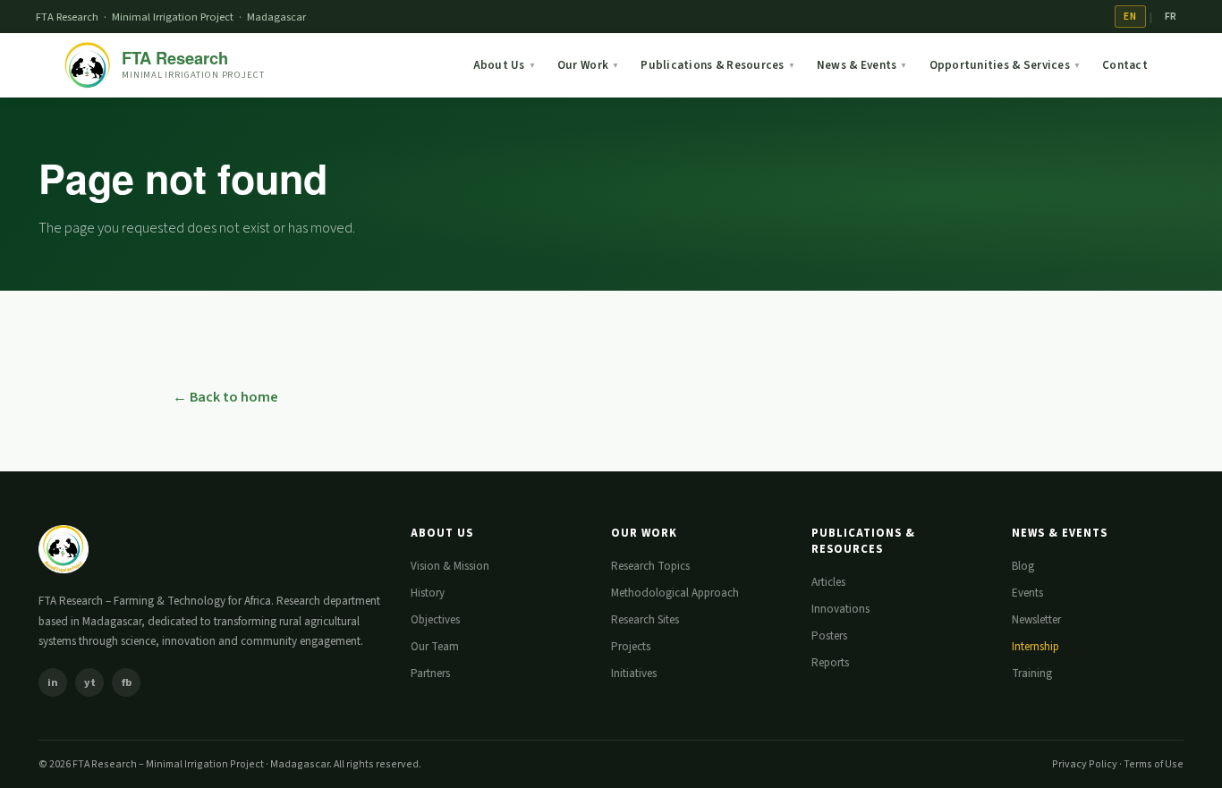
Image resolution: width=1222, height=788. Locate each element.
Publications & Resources (718, 65)
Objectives (435, 620)
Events (1027, 593)
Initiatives (634, 673)
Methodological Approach (675, 593)
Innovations (840, 609)
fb (127, 682)
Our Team (435, 647)
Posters (829, 636)
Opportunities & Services (1005, 65)
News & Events (862, 65)
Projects (630, 647)
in (52, 682)
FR (1171, 16)
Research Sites (645, 620)
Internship (1035, 647)
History (428, 593)
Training (1032, 673)
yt (90, 682)
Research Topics (650, 566)
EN (1130, 16)
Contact (1125, 65)
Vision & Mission (450, 566)
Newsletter (1036, 620)
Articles (828, 582)
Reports (830, 663)
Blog (1023, 566)
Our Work (588, 65)
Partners (430, 673)
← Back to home (225, 397)
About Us (504, 65)
